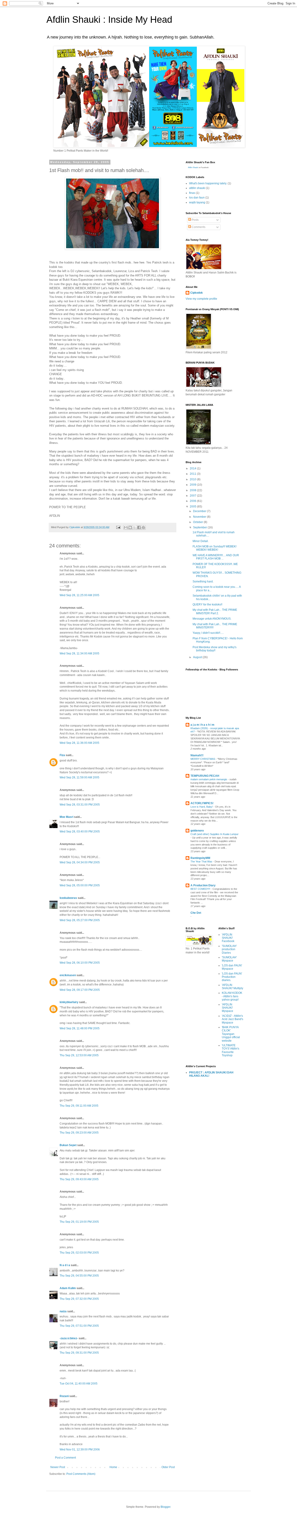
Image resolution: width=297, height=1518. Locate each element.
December (200, 511)
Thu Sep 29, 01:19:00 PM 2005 (79, 1221)
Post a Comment (65, 1457)
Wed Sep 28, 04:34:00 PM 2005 (80, 862)
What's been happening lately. (208, 183)
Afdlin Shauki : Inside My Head (109, 19)
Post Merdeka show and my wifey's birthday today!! (214, 649)
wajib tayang (197, 202)
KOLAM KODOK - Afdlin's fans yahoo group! (232, 996)
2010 (193, 479)
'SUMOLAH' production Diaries (229, 949)
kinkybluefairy (69, 1002)
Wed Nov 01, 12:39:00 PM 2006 (80, 1449)
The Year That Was (201, 861)
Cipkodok (196, 292)
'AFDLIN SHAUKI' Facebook (228, 938)
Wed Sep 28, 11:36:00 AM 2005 (79, 742)
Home (113, 1467)
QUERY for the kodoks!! (207, 604)
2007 (193, 495)
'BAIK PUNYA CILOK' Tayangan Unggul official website (231, 1034)
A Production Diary (203, 885)
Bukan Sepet (68, 1145)
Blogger (165, 1506)
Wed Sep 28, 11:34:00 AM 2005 (79, 653)
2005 (193, 506)
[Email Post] (118, 527)
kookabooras (68, 898)
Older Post (168, 1467)
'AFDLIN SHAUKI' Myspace (227, 1008)
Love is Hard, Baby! (201, 806)
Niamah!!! (196, 755)
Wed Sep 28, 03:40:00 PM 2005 (80, 831)
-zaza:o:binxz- (69, 1338)
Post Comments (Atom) (80, 1474)
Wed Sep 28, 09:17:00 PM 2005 (80, 989)
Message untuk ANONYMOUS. (212, 618)
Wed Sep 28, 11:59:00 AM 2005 (79, 777)
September (200, 527)
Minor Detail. (201, 541)
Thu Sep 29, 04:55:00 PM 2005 (79, 1275)
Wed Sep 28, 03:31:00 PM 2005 (80, 804)
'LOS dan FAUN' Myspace (232, 967)
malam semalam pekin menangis (209, 779)
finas (192, 193)
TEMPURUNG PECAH (204, 775)
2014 (193, 468)
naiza (63, 1311)
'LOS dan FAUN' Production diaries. (232, 977)
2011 (193, 473)
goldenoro (197, 830)
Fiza (62, 755)
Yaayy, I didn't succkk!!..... (208, 632)
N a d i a (65, 1265)
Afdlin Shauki (193, 167)
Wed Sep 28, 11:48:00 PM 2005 (80, 1028)
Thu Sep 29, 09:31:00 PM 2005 (79, 1352)
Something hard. (203, 581)
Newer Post (57, 1467)
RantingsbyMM (200, 858)
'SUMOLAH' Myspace (229, 959)
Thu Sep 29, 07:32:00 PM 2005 (79, 1298)
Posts (195, 219)
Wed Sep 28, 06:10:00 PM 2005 (80, 962)
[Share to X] (134, 527)
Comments (198, 227)
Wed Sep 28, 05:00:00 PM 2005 (80, 885)
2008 (193, 490)
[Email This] (125, 527)
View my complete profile (201, 298)
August (198, 657)
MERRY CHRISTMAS (203, 758)
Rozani (64, 1396)
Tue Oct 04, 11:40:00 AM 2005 (78, 1383)
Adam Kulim (68, 1288)
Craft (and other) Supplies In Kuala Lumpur (214, 834)
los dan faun (197, 197)
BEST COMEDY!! (200, 888)
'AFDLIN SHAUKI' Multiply (232, 986)
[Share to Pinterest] (143, 527)
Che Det (195, 912)
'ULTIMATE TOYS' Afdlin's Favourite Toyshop (230, 1050)
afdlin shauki (197, 188)
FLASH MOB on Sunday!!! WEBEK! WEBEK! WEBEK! (214, 548)
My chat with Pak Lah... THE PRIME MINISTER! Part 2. (215, 611)
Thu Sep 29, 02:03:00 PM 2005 (79, 1252)
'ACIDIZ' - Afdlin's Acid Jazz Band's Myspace (232, 1019)
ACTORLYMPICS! (201, 803)
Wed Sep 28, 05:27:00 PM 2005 (80, 920)
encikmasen (68, 975)
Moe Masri (66, 817)
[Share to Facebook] (139, 527)
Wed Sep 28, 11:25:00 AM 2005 (79, 595)
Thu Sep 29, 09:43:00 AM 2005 (79, 1179)
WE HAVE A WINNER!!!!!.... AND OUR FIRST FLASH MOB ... (216, 557)
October (198, 522)
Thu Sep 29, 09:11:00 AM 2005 (79, 1105)
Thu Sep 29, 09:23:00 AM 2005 (79, 1132)
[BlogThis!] (130, 527)
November (200, 516)
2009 (193, 484)
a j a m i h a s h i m (202, 724)
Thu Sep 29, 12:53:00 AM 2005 (79, 1055)
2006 (193, 501)
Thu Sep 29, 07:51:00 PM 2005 (79, 1325)
